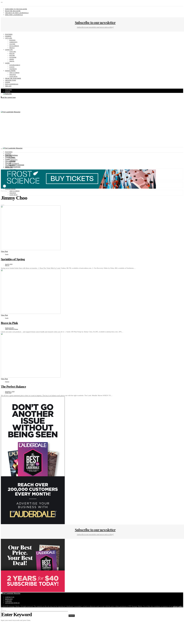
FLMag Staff (8, 392)
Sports (11, 59)
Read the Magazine (13, 11)
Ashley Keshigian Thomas (11, 329)
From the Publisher (13, 78)
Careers (8, 601)
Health (11, 53)
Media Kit (9, 599)
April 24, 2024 (8, 264)
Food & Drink (10, 70)
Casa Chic (12, 51)
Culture (12, 44)
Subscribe (8, 89)
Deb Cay (7, 265)
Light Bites (13, 76)
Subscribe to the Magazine (16, 9)
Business (12, 40)
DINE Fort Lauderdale (14, 15)
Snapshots (13, 68)
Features (8, 34)
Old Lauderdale (11, 84)
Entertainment (14, 65)
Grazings (12, 74)
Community (13, 42)
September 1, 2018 (9, 391)
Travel (11, 61)
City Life (8, 38)
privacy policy (178, 606)
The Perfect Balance (13, 386)
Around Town (10, 80)
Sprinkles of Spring (13, 259)
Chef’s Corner (14, 72)
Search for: (3, 610)
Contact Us (9, 597)
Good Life (9, 49)
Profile (12, 47)
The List (8, 86)
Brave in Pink (9, 323)
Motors (12, 55)
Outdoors (12, 57)
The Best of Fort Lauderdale (17, 13)
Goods (7, 82)
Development (14, 45)
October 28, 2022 (9, 327)
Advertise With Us (12, 603)
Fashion (8, 36)
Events (11, 67)
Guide (7, 63)
